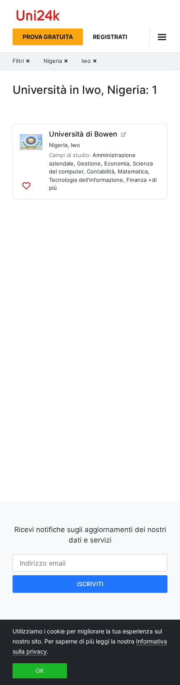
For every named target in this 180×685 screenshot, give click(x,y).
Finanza (136, 179)
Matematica (133, 171)
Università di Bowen (83, 134)
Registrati (110, 36)
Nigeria (58, 145)
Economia (116, 163)
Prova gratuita (48, 36)
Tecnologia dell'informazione (86, 179)
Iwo (75, 145)
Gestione (89, 163)
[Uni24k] (38, 16)
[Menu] (158, 37)
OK (40, 670)
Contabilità (100, 171)
